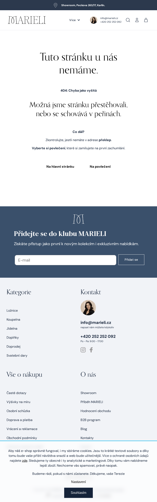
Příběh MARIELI (92, 402)
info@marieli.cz (109, 18)
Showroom (88, 393)
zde (24, 460)
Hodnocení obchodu (96, 411)
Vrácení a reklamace (22, 429)
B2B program (90, 420)
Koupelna (13, 319)
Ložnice (12, 310)
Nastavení (78, 482)
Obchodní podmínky (22, 438)
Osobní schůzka (18, 411)
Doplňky (13, 337)
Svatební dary (17, 355)
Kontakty (87, 438)
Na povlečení (100, 166)
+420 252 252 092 (110, 22)
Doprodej (13, 346)
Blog (84, 429)
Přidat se (131, 259)
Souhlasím (78, 492)
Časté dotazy (16, 393)
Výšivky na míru (18, 402)
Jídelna (12, 328)
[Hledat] (127, 20)
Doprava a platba (20, 420)
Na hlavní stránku (60, 166)
